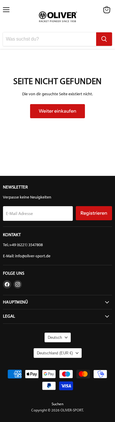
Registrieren (93, 213)
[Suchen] (104, 39)
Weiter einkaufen (57, 111)
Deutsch (55, 337)
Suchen (57, 404)
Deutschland (55, 353)
